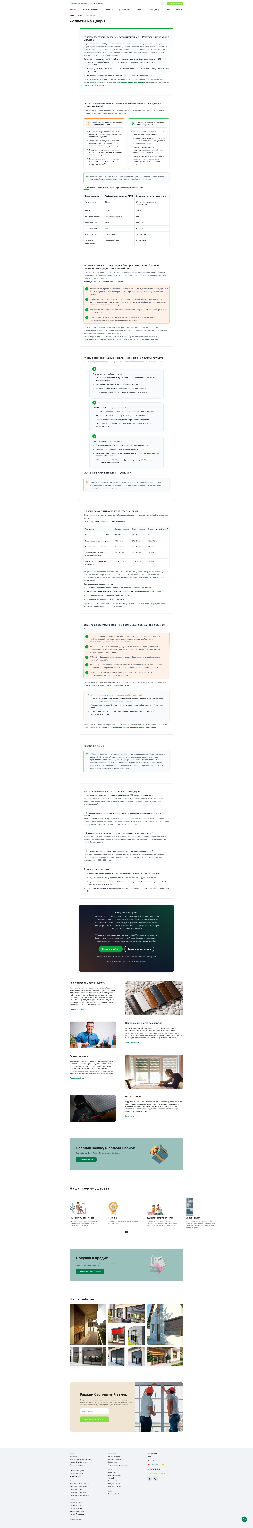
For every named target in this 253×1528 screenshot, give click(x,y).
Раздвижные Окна (114, 1484)
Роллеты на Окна (75, 1505)
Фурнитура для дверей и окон (118, 1465)
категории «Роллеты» (94, 85)
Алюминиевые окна (114, 1475)
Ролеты (80, 15)
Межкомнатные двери (77, 1465)
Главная (72, 15)
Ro (162, 3)
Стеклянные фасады (115, 1487)
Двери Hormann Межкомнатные (80, 1459)
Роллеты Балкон (75, 1517)
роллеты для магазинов (111, 727)
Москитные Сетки (76, 1489)
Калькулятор (154, 10)
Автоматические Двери (77, 1468)
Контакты (179, 10)
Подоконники (112, 1462)
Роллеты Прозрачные (77, 1514)
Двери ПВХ (73, 1456)
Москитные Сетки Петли (78, 1492)
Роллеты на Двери (76, 1508)
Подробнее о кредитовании (90, 1271)
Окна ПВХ (111, 1472)
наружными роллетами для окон (131, 82)
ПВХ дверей (146, 587)
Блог (167, 10)
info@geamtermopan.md (156, 1473)
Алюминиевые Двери (77, 1471)
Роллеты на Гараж (76, 1502)
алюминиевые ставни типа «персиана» (101, 339)
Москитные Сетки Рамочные (79, 1484)
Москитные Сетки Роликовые (79, 1495)
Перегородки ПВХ (114, 1456)
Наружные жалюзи (114, 1459)
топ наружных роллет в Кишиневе (141, 727)
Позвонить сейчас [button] (110, 949)
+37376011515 (96, 3)
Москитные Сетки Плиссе (78, 1487)
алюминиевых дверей (151, 591)
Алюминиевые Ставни (77, 1511)
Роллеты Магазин (75, 1520)
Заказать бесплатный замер (94, 1419)
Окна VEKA (112, 1478)
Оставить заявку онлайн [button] (139, 949)
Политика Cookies (114, 1494)
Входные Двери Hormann (78, 1462)
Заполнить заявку (86, 1159)
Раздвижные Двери (76, 1473)
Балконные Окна (113, 1481)
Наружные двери (75, 1476)
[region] (126, 219)
